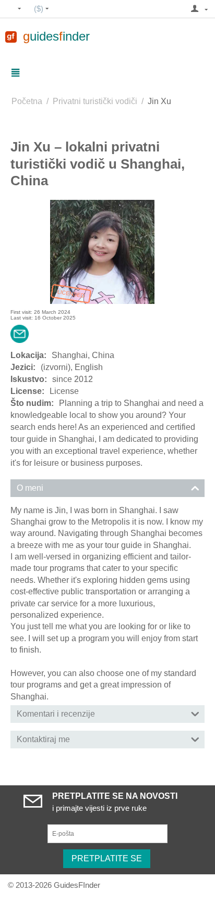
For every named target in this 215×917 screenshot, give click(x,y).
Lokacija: (28, 355)
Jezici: (22, 367)
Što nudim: (32, 403)
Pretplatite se (106, 858)
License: (27, 391)
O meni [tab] (30, 487)
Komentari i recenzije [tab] (56, 713)
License (64, 391)
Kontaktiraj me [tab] (43, 739)
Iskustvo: (28, 379)
